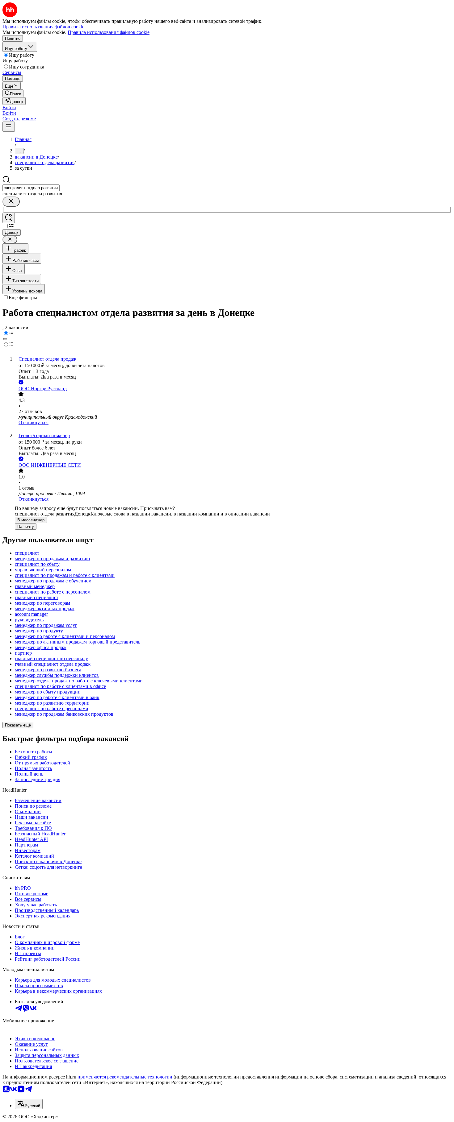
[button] (9, 107)
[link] (12, 93)
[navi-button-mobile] (8, 127)
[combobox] (31, 187)
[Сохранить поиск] (8, 218)
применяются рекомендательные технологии (125, 1076)
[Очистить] (11, 202)
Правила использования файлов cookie (108, 32)
